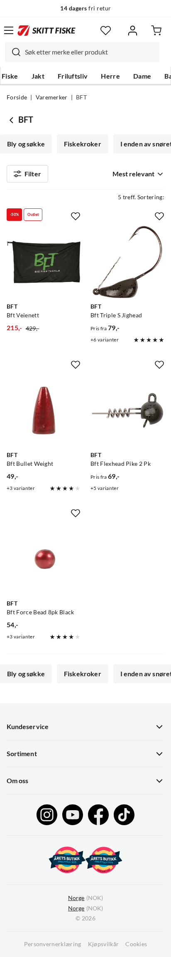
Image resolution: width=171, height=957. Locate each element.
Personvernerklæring (52, 944)
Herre (110, 76)
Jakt (38, 76)
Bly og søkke (26, 144)
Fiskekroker (82, 144)
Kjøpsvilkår (103, 944)
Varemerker (52, 97)
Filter (32, 174)
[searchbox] (90, 52)
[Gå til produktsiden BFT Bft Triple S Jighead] (127, 262)
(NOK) (85, 898)
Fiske (10, 76)
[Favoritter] (105, 30)
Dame (142, 76)
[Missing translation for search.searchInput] (13, 52)
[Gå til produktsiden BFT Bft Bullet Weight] (44, 410)
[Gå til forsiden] (46, 30)
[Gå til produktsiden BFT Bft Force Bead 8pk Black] (44, 559)
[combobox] (82, 52)
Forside (17, 97)
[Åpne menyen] (8, 30)
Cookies (136, 944)
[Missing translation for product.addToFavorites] (76, 216)
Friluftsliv (73, 76)
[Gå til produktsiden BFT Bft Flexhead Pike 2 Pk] (127, 410)
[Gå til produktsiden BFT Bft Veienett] (44, 262)
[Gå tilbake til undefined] (12, 119)
